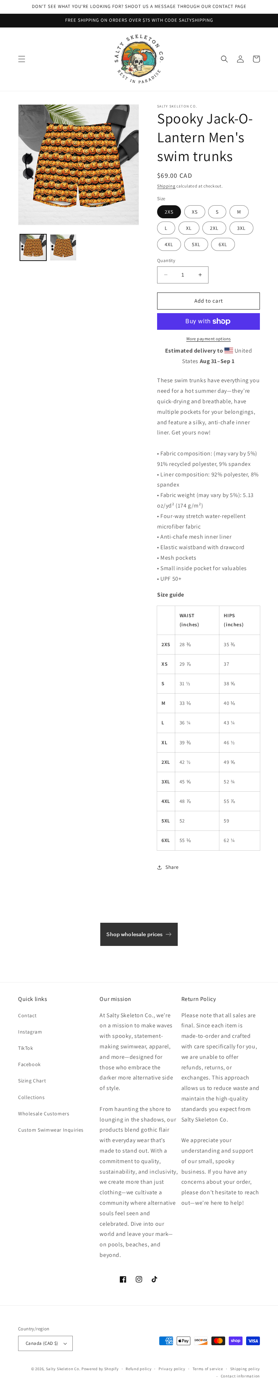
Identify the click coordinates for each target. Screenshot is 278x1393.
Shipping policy (245, 1368)
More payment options (208, 338)
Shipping (166, 186)
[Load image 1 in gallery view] (33, 247)
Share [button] (172, 867)
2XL (214, 228)
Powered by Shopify (100, 1368)
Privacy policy (172, 1368)
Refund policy (138, 1368)
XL (189, 228)
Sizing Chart (32, 1080)
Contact (27, 1015)
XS (195, 212)
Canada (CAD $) (42, 1343)
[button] (22, 59)
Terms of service (208, 1368)
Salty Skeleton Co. (63, 1368)
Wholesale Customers (43, 1113)
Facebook (29, 1064)
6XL (223, 244)
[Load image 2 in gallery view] (63, 247)
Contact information (240, 1376)
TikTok (25, 1048)
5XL (196, 244)
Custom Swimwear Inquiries (51, 1130)
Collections (31, 1097)
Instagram (30, 1031)
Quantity (166, 260)
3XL (241, 228)
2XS (169, 212)
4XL (169, 244)
